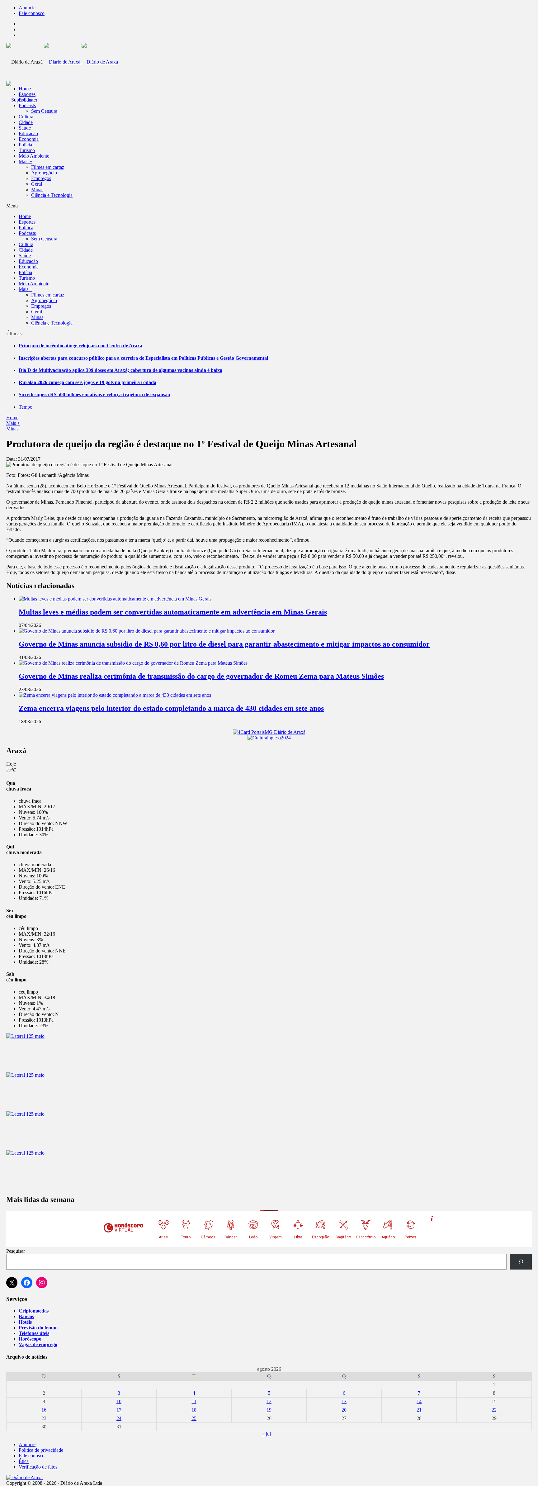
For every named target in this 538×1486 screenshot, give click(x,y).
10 (118, 1401)
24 (118, 1418)
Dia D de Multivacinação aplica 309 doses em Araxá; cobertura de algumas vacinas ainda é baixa (120, 370)
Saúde (25, 128)
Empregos (41, 178)
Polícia (25, 144)
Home (12, 417)
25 (193, 1418)
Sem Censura (44, 111)
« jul (266, 1433)
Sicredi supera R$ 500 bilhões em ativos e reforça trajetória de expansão (94, 394)
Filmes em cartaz (47, 167)
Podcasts (27, 105)
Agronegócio (44, 172)
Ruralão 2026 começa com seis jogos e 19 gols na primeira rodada (87, 382)
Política (26, 99)
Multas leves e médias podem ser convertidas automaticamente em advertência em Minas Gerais (173, 612)
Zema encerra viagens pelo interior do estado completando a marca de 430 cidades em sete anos (171, 708)
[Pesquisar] (521, 1261)
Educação (28, 133)
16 (43, 1409)
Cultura (26, 116)
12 (269, 1401)
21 (419, 1409)
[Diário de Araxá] (81, 61)
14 (419, 1401)
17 (118, 1409)
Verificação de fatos (38, 1466)
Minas (37, 189)
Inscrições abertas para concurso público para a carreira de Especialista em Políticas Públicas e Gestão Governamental (143, 358)
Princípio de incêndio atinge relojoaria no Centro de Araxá (80, 345)
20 (344, 1409)
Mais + (25, 161)
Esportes (27, 94)
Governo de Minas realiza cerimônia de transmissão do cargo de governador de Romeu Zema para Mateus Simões (201, 676)
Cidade (26, 122)
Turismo (27, 150)
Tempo (25, 407)
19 (269, 1409)
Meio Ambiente (34, 156)
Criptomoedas (34, 1310)
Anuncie (27, 7)
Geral (36, 184)
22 (494, 1409)
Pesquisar (15, 1251)
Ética (24, 1461)
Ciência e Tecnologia (52, 195)
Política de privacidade (41, 1450)
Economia (29, 139)
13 (344, 1401)
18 (193, 1409)
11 (194, 1401)
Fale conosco (32, 13)
